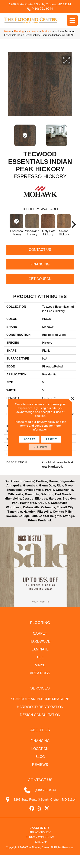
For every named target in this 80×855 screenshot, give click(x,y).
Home (7, 31)
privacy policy (46, 421)
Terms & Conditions (40, 837)
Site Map (41, 842)
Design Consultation (40, 715)
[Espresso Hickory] (16, 221)
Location (40, 749)
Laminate (40, 649)
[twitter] (47, 808)
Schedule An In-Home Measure (40, 699)
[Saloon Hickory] (64, 221)
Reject (51, 439)
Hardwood (32, 31)
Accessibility (40, 827)
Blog (40, 757)
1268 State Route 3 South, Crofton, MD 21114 (40, 4)
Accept (29, 439)
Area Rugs (40, 673)
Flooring (19, 31)
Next (73, 133)
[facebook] (32, 808)
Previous (6, 133)
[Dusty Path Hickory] (48, 221)
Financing (40, 264)
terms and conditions (34, 425)
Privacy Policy (40, 832)
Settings (40, 447)
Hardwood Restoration (40, 707)
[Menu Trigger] (72, 20)
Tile (40, 657)
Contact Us (40, 249)
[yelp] (39, 808)
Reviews (40, 764)
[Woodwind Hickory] (32, 221)
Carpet (40, 633)
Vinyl (40, 665)
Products (46, 31)
